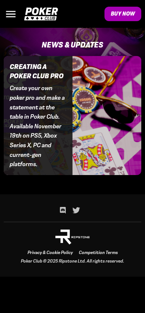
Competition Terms (98, 252)
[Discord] (63, 210)
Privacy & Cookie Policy (50, 252)
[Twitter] (76, 210)
